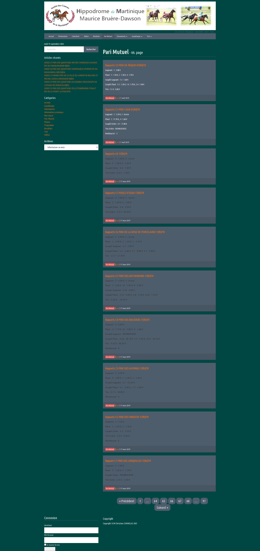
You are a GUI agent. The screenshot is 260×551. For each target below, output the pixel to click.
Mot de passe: (49, 535)
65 (163, 501)
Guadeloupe (136, 36)
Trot (148, 36)
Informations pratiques (53, 112)
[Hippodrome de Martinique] (130, 15)
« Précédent (126, 501)
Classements (121, 36)
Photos (47, 122)
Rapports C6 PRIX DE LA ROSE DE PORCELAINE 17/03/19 (135, 232)
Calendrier (75, 36)
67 (179, 501)
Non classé (48, 115)
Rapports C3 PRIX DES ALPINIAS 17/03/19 (127, 368)
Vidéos (86, 36)
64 (155, 501)
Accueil (51, 36)
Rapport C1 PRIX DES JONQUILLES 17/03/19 (128, 460)
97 (204, 501)
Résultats (96, 36)
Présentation (62, 36)
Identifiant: (48, 525)
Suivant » (162, 507)
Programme (49, 125)
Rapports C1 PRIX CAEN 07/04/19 (122, 109)
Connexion (49, 549)
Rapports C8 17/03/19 (116, 153)
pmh (117, 98)
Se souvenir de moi (53, 545)
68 (188, 501)
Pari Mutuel (108, 36)
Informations (49, 109)
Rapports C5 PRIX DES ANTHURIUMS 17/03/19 (129, 276)
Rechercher (91, 49)
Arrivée (47, 102)
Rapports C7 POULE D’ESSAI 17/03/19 (124, 192)
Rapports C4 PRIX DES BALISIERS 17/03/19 (127, 319)
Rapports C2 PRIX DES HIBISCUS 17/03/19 (127, 417)
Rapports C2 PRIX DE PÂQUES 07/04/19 (125, 65)
